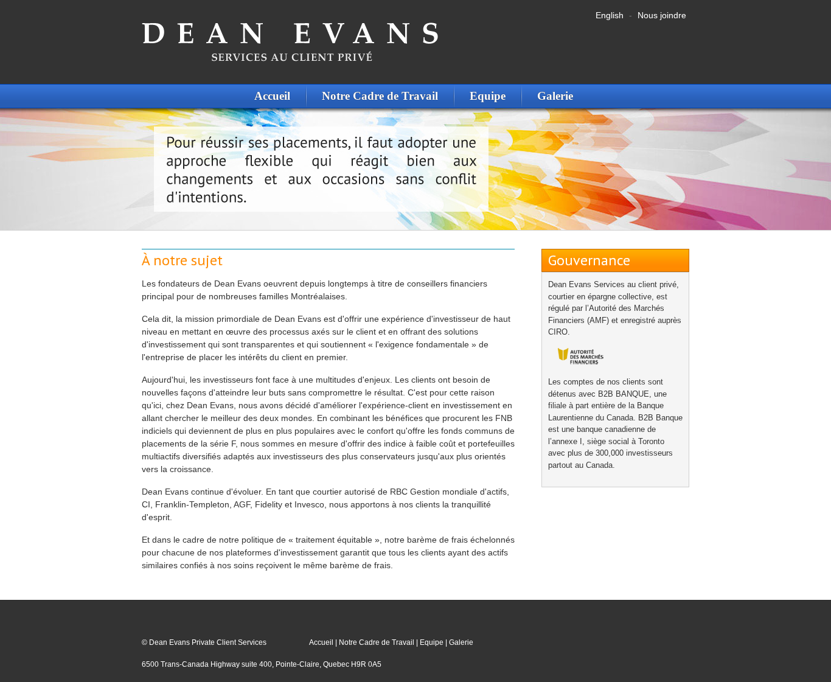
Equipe (488, 95)
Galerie (555, 95)
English (610, 15)
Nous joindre (662, 15)
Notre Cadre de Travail (380, 95)
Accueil (272, 95)
